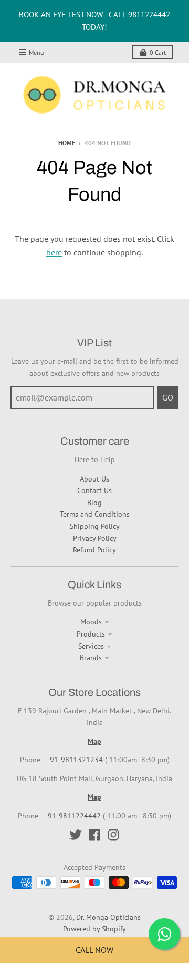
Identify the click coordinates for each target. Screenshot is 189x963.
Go (167, 397)
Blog (94, 502)
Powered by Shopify (94, 929)
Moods (91, 622)
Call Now (94, 950)
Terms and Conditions (95, 514)
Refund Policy (94, 550)
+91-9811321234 (74, 759)
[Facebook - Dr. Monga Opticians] (94, 834)
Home (66, 143)
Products (91, 634)
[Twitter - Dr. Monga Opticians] (75, 834)
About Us (94, 479)
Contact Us (94, 490)
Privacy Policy (95, 538)
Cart (158, 52)
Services (91, 646)
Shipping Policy (95, 526)
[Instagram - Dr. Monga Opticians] (113, 834)
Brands (91, 657)
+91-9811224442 (72, 816)
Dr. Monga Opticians (108, 917)
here (54, 252)
